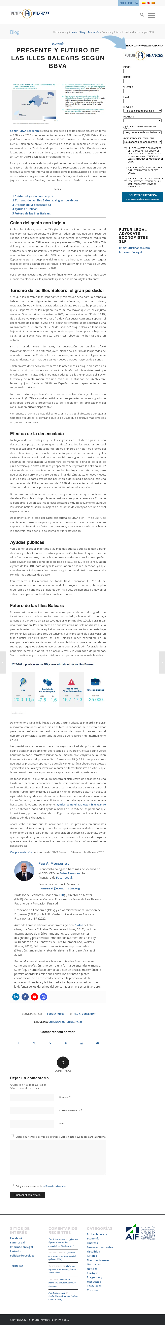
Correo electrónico (70, 1110)
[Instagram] (43, 996)
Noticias (92, 1269)
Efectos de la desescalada (31, 205)
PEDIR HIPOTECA (129, 2)
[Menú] (149, 15)
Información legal (130, 252)
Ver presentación (21, 852)
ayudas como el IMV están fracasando (81, 804)
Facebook (16, 1238)
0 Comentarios (55, 1013)
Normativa (94, 1264)
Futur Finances (70, 873)
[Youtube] (34, 996)
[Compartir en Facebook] (18, 1043)
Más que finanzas (98, 1260)
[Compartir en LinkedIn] (82, 1043)
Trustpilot (16, 1266)
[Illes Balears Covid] (58, 104)
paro (78, 1022)
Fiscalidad (93, 1251)
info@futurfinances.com (134, 248)
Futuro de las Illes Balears (31, 213)
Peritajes (92, 1273)
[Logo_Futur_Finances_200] (30, 15)
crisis (70, 1022)
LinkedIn (15, 1251)
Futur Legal (64, 877)
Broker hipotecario (99, 1234)
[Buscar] (140, 15)
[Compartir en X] (34, 1043)
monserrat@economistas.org (59, 888)
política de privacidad (54, 1186)
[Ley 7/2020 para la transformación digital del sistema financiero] (3, 662)
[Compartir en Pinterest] (66, 1043)
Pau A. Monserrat (84, 1013)
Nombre (64, 1097)
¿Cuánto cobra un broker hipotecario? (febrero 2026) (62, 1256)
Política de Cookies (22, 1255)
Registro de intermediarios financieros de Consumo (62, 1283)
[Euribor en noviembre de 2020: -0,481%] (162, 662)
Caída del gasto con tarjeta (33, 196)
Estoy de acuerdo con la (41, 1186)
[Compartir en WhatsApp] (50, 1043)
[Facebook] (25, 996)
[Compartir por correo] (98, 1043)
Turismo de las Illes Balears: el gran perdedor (45, 200)
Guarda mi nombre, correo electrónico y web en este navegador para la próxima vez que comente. (61, 1138)
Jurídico (92, 1256)
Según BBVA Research (24, 131)
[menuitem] (127, 3)
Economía (58, 43)
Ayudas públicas (24, 209)
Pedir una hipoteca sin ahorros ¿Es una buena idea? (62, 1269)
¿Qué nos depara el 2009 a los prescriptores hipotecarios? (63, 1242)
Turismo (92, 1290)
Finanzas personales (100, 1247)
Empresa (92, 1243)
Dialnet (79, 925)
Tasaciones (94, 1286)
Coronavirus (56, 1022)
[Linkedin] (16, 996)
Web (61, 1123)
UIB (61, 895)
